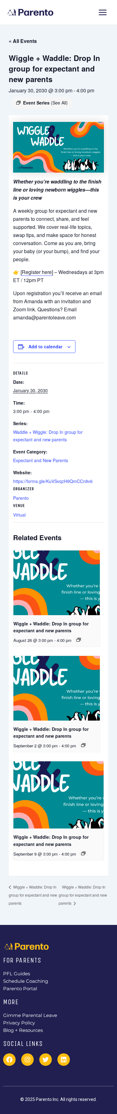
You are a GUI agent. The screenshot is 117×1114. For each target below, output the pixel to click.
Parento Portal (20, 988)
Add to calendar (45, 346)
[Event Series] (78, 640)
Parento (21, 498)
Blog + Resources (23, 1030)
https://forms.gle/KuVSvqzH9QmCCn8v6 (53, 481)
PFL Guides (16, 974)
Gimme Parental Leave (30, 1015)
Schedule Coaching (25, 981)
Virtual (19, 515)
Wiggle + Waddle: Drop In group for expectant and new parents (33, 895)
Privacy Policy (19, 1023)
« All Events (23, 40)
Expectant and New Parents (40, 460)
